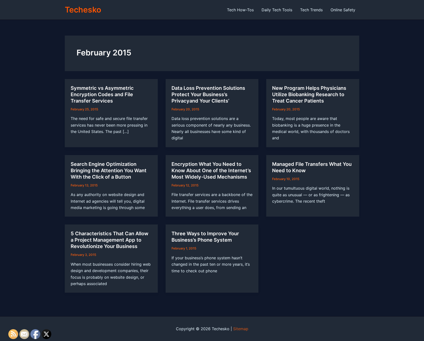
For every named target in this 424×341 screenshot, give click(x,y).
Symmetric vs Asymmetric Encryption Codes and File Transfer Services (102, 94)
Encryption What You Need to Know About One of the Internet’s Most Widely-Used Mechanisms (211, 170)
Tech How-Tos (240, 9)
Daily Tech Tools (277, 9)
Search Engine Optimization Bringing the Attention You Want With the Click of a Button (108, 170)
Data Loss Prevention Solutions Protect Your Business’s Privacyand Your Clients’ (208, 94)
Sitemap (240, 328)
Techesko (83, 9)
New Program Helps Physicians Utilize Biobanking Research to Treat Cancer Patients (309, 94)
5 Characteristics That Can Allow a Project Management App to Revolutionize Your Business (109, 240)
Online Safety (343, 9)
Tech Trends (311, 9)
